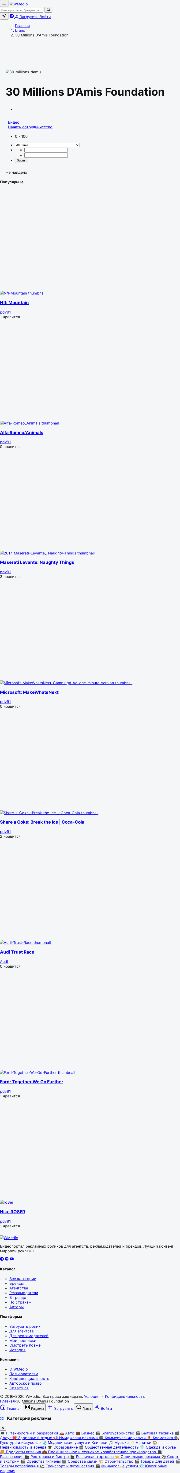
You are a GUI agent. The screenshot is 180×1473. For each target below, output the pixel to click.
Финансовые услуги (117, 1466)
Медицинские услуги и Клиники (75, 1442)
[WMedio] (19, 4)
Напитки (141, 1442)
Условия (91, 1396)
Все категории (22, 1278)
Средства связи (80, 1461)
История (17, 1349)
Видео (13, 122)
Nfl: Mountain (14, 302)
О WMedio (18, 1369)
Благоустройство (115, 1433)
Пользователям (23, 1373)
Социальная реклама (138, 1456)
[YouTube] (12, 1259)
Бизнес (85, 1433)
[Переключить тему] (4, 16)
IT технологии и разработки (29, 1433)
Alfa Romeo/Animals (21, 432)
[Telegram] (2, 1259)
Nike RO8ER (12, 1211)
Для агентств (21, 1331)
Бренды (16, 1283)
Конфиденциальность (29, 1378)
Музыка (119, 1442)
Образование (63, 1447)
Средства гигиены (41, 1461)
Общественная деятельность (109, 1447)
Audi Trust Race (17, 952)
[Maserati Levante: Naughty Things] (47, 553)
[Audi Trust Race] (25, 942)
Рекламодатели (23, 1292)
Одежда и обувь (158, 1447)
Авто (67, 1433)
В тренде (17, 1297)
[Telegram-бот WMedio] (12, 16)
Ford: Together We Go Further (31, 1081)
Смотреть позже (25, 1345)
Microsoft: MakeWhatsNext (29, 692)
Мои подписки (22, 1340)
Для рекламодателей (29, 1335)
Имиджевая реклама (76, 1437)
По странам (20, 1302)
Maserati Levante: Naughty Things (37, 562)
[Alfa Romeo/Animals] (29, 423)
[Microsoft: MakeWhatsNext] (66, 682)
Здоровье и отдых (32, 1437)
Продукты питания (21, 1451)
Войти (45, 16)
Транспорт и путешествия (67, 1466)
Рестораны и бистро (47, 1456)
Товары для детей (155, 1461)
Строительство (117, 1461)
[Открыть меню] (4, 3)
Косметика (160, 1437)
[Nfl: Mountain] (22, 293)
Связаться (19, 1388)
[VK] (7, 1259)
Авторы (16, 1306)
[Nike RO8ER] (6, 1202)
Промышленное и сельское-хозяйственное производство (99, 1451)
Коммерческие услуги (123, 1437)
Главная (7, 1401)
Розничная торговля (92, 1456)
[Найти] (48, 10)
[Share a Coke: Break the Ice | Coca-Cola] (49, 812)
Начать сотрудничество (30, 127)
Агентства (18, 1288)
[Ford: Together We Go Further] (37, 1072)
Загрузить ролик (25, 1326)
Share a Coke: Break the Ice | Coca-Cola (42, 822)
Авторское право (25, 1383)
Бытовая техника (155, 1433)
